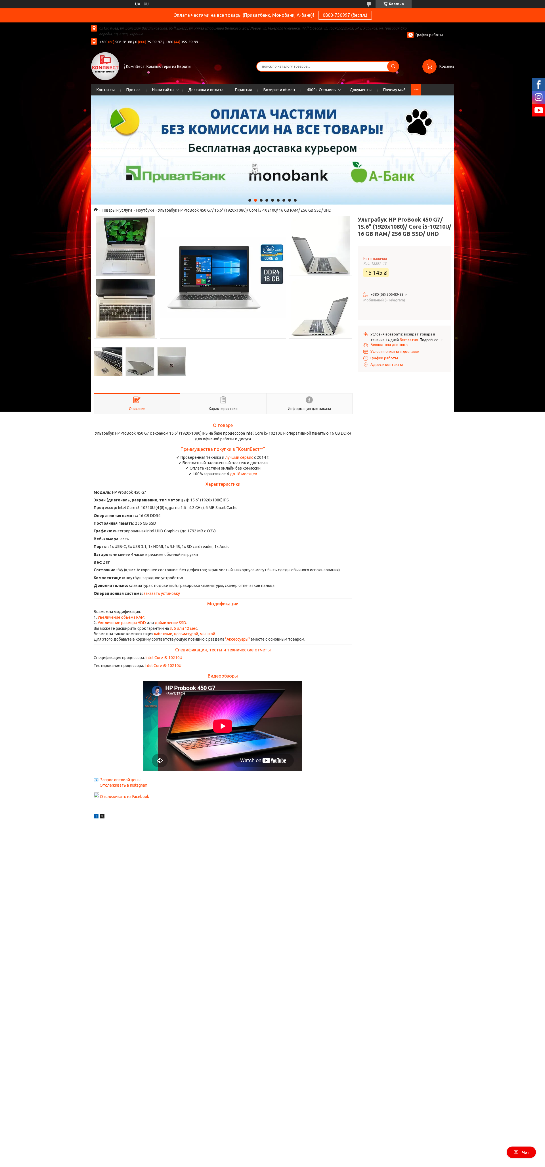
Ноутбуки (145, 210)
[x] (102, 817)
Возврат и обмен (279, 90)
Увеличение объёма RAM (121, 617)
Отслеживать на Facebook (124, 796)
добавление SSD (170, 622)
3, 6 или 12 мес (183, 628)
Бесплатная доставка (389, 345)
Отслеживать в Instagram (123, 785)
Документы (361, 90)
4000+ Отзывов (321, 90)
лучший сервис (239, 457)
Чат (525, 1152)
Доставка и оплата (205, 90)
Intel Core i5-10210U (164, 657)
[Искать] (393, 66)
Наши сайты (163, 90)
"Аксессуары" (237, 639)
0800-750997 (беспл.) (345, 15)
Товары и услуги (117, 210)
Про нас (133, 90)
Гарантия (243, 90)
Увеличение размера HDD (122, 622)
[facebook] (96, 817)
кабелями (163, 634)
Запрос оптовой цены (120, 780)
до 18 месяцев (243, 474)
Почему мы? (394, 90)
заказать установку (162, 593)
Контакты (106, 90)
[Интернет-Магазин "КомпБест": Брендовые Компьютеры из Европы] (105, 65)
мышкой (207, 634)
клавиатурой (186, 634)
